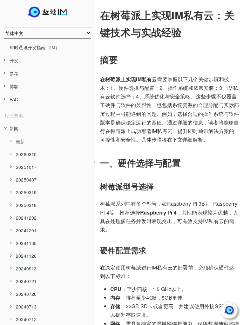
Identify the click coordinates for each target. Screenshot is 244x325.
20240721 (26, 281)
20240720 (26, 294)
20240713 (26, 306)
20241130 (26, 243)
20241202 (26, 218)
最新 (20, 141)
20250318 (26, 205)
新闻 (14, 128)
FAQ (14, 99)
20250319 (26, 192)
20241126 (26, 256)
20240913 (26, 268)
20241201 (26, 230)
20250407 (26, 179)
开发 (14, 60)
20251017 (26, 167)
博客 (14, 86)
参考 (14, 73)
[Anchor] (95, 14)
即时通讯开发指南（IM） (35, 47)
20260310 (26, 154)
